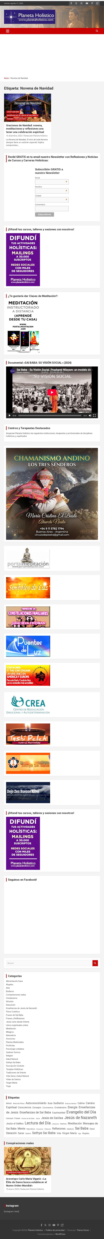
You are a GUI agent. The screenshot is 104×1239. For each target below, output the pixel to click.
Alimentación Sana (14, 981)
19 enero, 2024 (12, 1189)
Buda (50, 1103)
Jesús (38, 1118)
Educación (10, 1005)
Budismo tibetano (70, 1103)
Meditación (11, 1028)
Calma (81, 1103)
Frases (17, 1118)
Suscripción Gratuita (15, 1066)
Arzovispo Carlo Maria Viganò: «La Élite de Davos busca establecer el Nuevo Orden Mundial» (26, 1182)
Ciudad (51, 196)
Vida (59, 1133)
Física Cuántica (13, 1011)
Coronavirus (48, 1107)
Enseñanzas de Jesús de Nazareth (22, 115)
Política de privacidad (55, 1230)
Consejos (36, 1107)
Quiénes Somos (13, 1052)
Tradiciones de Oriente (16, 1072)
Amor (9, 1103)
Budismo (10, 991)
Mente (21, 1128)
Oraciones (10, 1039)
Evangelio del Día (81, 1112)
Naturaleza (11, 1035)
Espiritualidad (58, 1112)
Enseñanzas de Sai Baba (35, 1112)
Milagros (10, 1032)
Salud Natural (12, 1059)
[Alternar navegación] (7, 31)
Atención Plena (18, 1103)
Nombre (51, 187)
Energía (72, 1107)
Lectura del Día (38, 1123)
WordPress (60, 1234)
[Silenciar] (90, 415)
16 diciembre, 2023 (14, 136)
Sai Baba (81, 1128)
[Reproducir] (9, 415)
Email (51, 178)
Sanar (21, 1133)
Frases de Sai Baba (14, 1015)
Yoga (8, 1086)
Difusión (9, 1001)
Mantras (63, 1124)
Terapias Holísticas (14, 1069)
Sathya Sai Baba (13, 1062)
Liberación (55, 1124)
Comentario (40, 204)
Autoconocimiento (36, 1103)
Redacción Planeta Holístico (36, 136)
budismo (59, 1103)
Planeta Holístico (35, 1230)
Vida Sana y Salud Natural (17, 1076)
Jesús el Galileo (15, 1123)
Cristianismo (13, 112)
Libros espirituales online (17, 1025)
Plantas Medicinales (15, 1042)
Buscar (95, 963)
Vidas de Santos (13, 1079)
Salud (92, 1129)
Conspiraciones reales (16, 995)
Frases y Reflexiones (16, 119)
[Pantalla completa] (94, 415)
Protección (47, 1129)
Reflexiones (59, 1128)
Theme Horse (83, 1230)
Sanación (11, 1133)
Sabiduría (70, 1129)
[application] (52, 392)
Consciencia (24, 1107)
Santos (28, 1133)
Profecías (10, 1045)
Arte (8, 988)
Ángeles (9, 984)
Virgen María (11, 1083)
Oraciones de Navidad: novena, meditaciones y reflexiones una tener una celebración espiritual (25, 129)
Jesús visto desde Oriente (17, 1022)
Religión (9, 1055)
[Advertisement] (52, 56)
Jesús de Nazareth (80, 1117)
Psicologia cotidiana (15, 1049)
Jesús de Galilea (52, 1118)
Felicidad (9, 1118)
